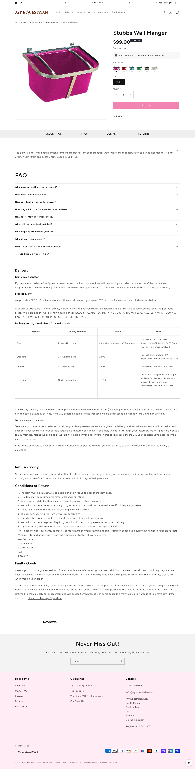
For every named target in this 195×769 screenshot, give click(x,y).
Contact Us (21, 691)
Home (17, 22)
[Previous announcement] (65, 3)
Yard (25, 22)
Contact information (108, 762)
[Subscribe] (121, 661)
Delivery (113, 133)
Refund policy (60, 762)
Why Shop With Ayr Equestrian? (86, 696)
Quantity (117, 89)
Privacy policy (75, 762)
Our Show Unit (77, 701)
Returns (143, 133)
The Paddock (77, 691)
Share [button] (119, 116)
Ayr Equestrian (28, 762)
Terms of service (91, 762)
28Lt (120, 83)
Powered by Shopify (43, 762)
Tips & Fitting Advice (81, 685)
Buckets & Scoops (51, 22)
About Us (20, 685)
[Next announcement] (129, 3)
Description (54, 133)
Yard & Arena (34, 22)
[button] (68, 12)
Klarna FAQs (21, 706)
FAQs (84, 133)
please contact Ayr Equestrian (45, 598)
